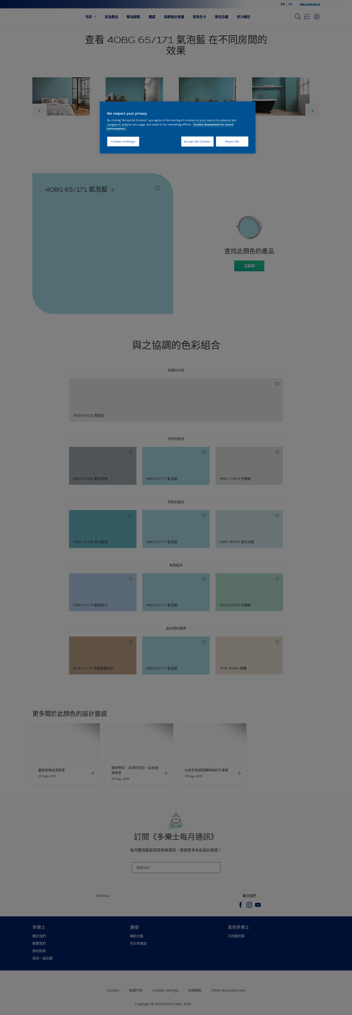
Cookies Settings (123, 141)
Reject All (232, 141)
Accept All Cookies (197, 141)
